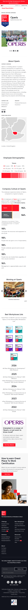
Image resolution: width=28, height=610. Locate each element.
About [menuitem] (3, 546)
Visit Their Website (9, 445)
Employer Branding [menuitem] (5, 538)
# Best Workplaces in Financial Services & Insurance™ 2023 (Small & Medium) (14, 402)
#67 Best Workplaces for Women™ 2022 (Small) (14, 410)
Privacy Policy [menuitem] (22, 592)
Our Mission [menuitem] (3, 548)
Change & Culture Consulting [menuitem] (5, 530)
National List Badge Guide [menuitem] (20, 589)
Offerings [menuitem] (4, 521)
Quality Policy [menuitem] (14, 594)
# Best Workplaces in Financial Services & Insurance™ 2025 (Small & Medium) (14, 381)
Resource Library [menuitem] (18, 536)
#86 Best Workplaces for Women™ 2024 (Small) (14, 389)
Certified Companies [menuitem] (19, 523)
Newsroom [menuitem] (3, 551)
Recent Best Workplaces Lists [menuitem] (20, 526)
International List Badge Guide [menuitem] (11, 592)
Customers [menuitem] (3, 550)
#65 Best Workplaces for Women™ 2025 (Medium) (14, 377)
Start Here (7, 474)
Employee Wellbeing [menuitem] (5, 536)
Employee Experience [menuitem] (5, 540)
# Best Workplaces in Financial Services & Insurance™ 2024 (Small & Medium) (14, 393)
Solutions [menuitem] (4, 534)
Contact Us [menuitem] (3, 553)
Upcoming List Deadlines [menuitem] (20, 529)
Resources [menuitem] (18, 534)
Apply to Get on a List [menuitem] (19, 531)
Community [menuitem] (18, 540)
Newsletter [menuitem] (17, 538)
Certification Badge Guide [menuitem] (7, 589)
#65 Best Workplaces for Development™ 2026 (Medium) (14, 369)
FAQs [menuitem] (16, 542)
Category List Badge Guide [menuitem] (14, 591)
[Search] (19, 5)
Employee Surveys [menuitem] (5, 523)
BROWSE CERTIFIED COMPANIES (8, 12)
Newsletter (24, 5)
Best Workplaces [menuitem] (4, 527)
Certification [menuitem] (4, 525)
